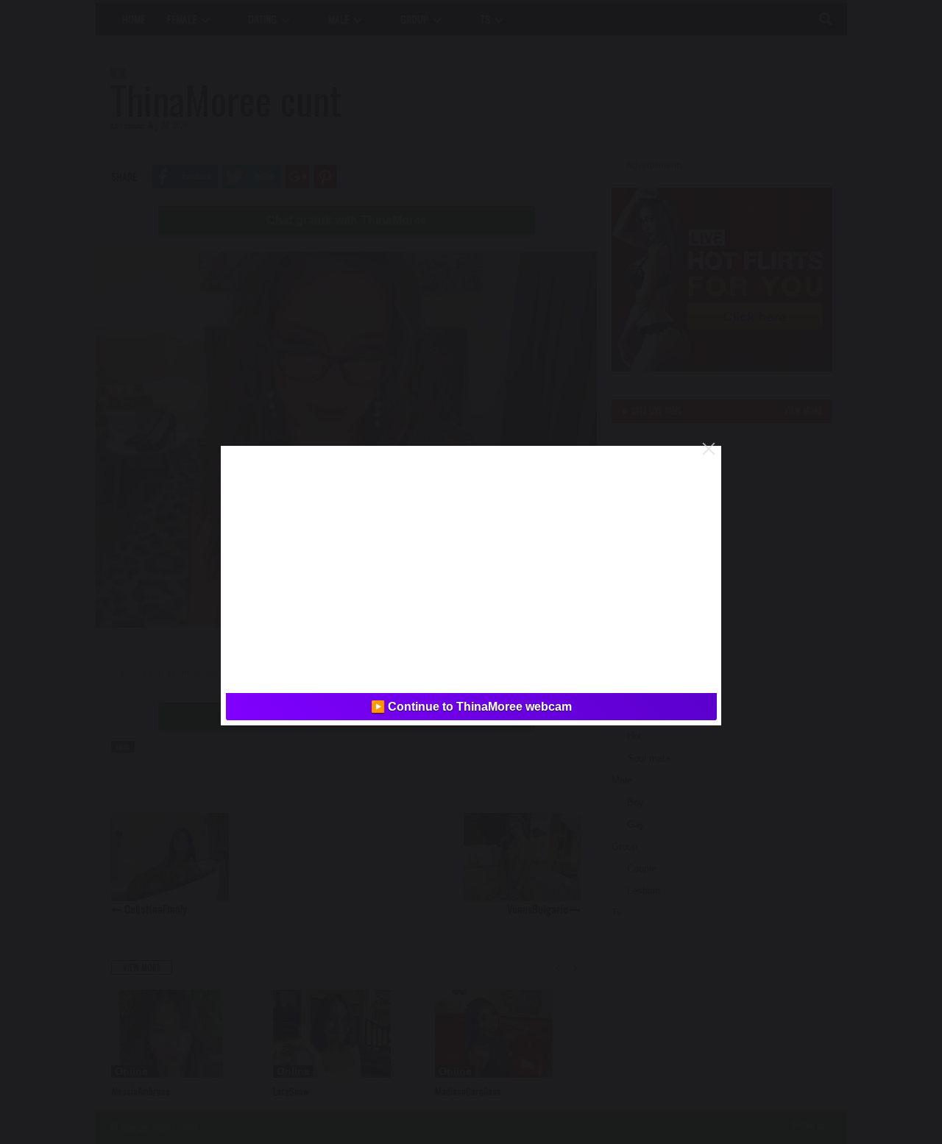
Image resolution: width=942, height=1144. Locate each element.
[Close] (708, 448)
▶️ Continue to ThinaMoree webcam (471, 706)
